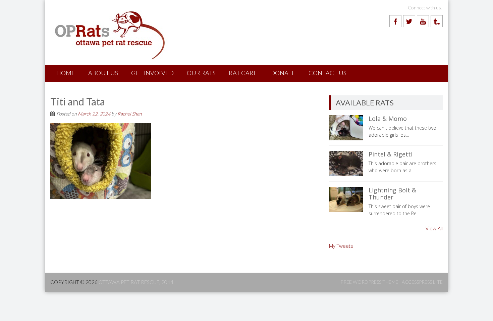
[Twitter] (409, 21)
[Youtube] (423, 21)
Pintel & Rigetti (391, 154)
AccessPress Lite (422, 282)
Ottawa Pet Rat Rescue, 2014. (136, 282)
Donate (282, 73)
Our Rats (201, 73)
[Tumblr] (437, 21)
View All (434, 228)
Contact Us (327, 73)
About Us (103, 73)
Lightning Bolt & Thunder (392, 193)
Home (65, 73)
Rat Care (243, 73)
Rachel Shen (129, 114)
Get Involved (152, 73)
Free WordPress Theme (369, 282)
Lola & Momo (388, 118)
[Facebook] (395, 21)
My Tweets (341, 245)
